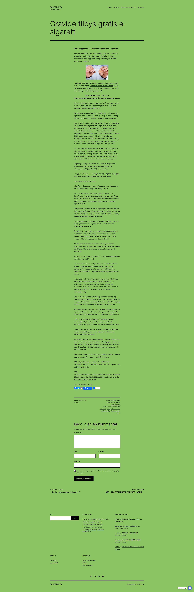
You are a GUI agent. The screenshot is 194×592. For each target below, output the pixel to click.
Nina (77, 402)
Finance (117, 547)
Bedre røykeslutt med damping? (93, 524)
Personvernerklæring (128, 7)
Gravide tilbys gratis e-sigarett (92, 522)
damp (109, 406)
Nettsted (77, 461)
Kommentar (78, 433)
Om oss (116, 7)
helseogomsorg (115, 409)
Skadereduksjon (115, 404)
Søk (51, 515)
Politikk (118, 402)
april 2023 (53, 560)
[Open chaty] (190, 588)
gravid (108, 409)
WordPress (140, 584)
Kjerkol (103, 411)
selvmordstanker (96, 86)
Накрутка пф (119, 540)
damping (114, 406)
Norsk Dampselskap (89, 560)
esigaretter (103, 409)
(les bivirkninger (107, 86)
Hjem (110, 7)
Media (117, 519)
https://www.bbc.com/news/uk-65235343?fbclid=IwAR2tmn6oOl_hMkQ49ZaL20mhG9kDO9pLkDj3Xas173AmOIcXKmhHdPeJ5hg (97, 364)
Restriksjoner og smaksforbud (92, 527)
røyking (108, 411)
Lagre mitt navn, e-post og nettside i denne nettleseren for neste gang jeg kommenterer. (97, 472)
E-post (101, 451)
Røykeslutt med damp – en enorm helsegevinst (93, 530)
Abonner (141, 7)
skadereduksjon (115, 411)
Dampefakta (56, 7)
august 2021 (54, 563)
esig (118, 406)
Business (118, 526)
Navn (76, 451)
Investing (118, 533)
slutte (118, 413)
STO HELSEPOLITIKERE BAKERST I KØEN (96, 519)
